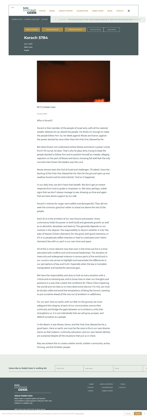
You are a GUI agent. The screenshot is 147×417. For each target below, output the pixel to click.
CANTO (90, 387)
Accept (138, 414)
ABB (91, 384)
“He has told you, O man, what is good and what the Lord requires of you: (99, 19)
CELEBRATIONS (107, 387)
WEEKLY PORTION (106, 384)
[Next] (144, 20)
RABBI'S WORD (107, 391)
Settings (128, 414)
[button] (52, 29)
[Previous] (55, 20)
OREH (91, 391)
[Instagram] (129, 11)
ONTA (122, 387)
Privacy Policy (79, 414)
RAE (123, 384)
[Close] (144, 413)
